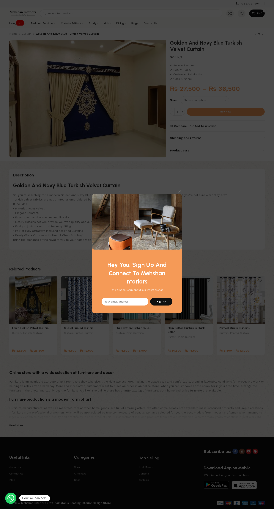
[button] (10, 498)
